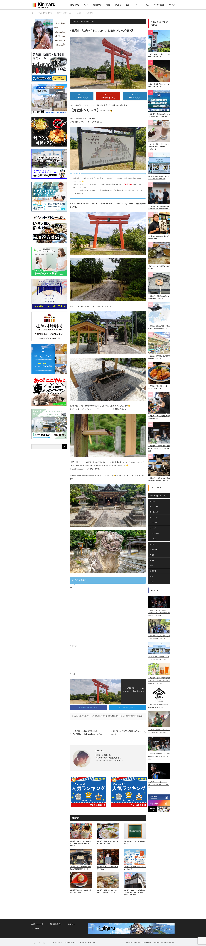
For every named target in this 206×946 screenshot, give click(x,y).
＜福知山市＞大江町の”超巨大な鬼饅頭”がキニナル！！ (158, 297)
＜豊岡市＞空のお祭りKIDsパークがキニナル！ (135, 868)
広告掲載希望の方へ (56, 924)
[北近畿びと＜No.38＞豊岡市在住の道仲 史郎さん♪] (159, 223)
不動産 (154, 539)
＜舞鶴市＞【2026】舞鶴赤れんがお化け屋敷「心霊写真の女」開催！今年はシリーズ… (159, 612)
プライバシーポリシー (70, 942)
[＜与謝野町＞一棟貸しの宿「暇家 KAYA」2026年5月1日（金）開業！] (159, 433)
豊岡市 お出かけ (137, 716)
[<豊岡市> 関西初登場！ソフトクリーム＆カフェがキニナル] (159, 163)
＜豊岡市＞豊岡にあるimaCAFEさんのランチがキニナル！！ (107, 891)
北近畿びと (97, 5)
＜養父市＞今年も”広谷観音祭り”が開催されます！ (159, 417)
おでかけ (118, 5)
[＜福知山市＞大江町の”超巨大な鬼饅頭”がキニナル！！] (159, 283)
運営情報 (153, 571)
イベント (137, 5)
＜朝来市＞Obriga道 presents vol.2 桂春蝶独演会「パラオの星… (158, 784)
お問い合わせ (35, 928)
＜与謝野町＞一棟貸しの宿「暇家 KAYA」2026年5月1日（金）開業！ (159, 448)
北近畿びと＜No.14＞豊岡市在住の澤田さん (107, 868)
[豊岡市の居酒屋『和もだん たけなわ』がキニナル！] (159, 71)
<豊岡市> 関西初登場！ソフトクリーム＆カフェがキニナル (158, 178)
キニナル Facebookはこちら (82, 96)
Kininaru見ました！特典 (158, 496)
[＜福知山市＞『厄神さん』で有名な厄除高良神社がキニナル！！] (159, 465)
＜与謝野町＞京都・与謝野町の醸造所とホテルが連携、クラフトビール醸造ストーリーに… (159, 680)
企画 (153, 544)
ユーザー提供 (159, 5)
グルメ (86, 5)
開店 (151, 582)
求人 (147, 5)
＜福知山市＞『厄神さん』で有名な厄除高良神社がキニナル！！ (159, 479)
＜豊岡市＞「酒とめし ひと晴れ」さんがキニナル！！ (157, 387)
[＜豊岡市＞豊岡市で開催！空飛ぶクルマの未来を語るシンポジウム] (159, 313)
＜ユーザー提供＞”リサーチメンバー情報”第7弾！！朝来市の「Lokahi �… (158, 146)
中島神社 (97, 716)
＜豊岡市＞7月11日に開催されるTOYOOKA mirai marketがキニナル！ (88, 732)
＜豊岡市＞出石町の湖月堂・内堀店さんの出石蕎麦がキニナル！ (80, 868)
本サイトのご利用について (88, 942)
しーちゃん (99, 750)
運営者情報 (56, 942)
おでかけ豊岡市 (85, 21)
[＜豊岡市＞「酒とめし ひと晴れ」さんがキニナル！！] (159, 373)
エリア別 (171, 5)
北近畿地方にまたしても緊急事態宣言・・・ (134, 842)
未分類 (152, 555)
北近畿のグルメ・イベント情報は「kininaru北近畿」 (148, 942)
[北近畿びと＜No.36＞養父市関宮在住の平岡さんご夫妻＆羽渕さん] (159, 193)
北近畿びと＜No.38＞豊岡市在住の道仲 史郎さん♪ (158, 237)
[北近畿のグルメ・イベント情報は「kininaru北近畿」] (44, 5)
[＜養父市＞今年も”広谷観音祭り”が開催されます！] (159, 403)
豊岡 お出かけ (121, 716)
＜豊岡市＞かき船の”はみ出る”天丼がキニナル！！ (126, 732)
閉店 (151, 576)
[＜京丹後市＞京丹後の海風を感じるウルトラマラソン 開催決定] (159, 101)
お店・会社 (155, 506)
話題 (127, 5)
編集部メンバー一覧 (37, 924)
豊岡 (113, 716)
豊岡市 (92, 21)
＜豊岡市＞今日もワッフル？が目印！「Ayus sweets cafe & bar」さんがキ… (81, 843)
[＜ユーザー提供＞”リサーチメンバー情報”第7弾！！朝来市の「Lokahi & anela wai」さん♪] (159, 131)
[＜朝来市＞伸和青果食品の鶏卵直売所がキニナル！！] (159, 343)
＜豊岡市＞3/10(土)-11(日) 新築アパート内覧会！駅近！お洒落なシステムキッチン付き (134, 892)
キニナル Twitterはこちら (135, 96)
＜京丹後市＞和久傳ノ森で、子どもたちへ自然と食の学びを (159, 637)
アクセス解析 (154, 512)
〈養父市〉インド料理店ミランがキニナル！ (159, 267)
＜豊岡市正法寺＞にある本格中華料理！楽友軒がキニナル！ (80, 891)
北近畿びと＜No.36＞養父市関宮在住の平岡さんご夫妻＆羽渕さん (159, 208)
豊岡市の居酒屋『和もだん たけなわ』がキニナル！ (159, 85)
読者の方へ (71, 924)
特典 (108, 5)
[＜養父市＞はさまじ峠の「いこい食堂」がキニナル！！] (159, 41)
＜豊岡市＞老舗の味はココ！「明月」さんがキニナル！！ (107, 842)
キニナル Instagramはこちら (108, 96)
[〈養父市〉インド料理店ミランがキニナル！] (159, 253)
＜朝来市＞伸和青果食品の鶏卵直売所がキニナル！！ (159, 357)
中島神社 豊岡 (106, 716)
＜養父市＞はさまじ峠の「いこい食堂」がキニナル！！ (159, 55)
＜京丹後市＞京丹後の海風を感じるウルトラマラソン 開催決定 (159, 115)
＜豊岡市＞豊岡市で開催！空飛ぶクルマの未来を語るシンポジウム (159, 327)
